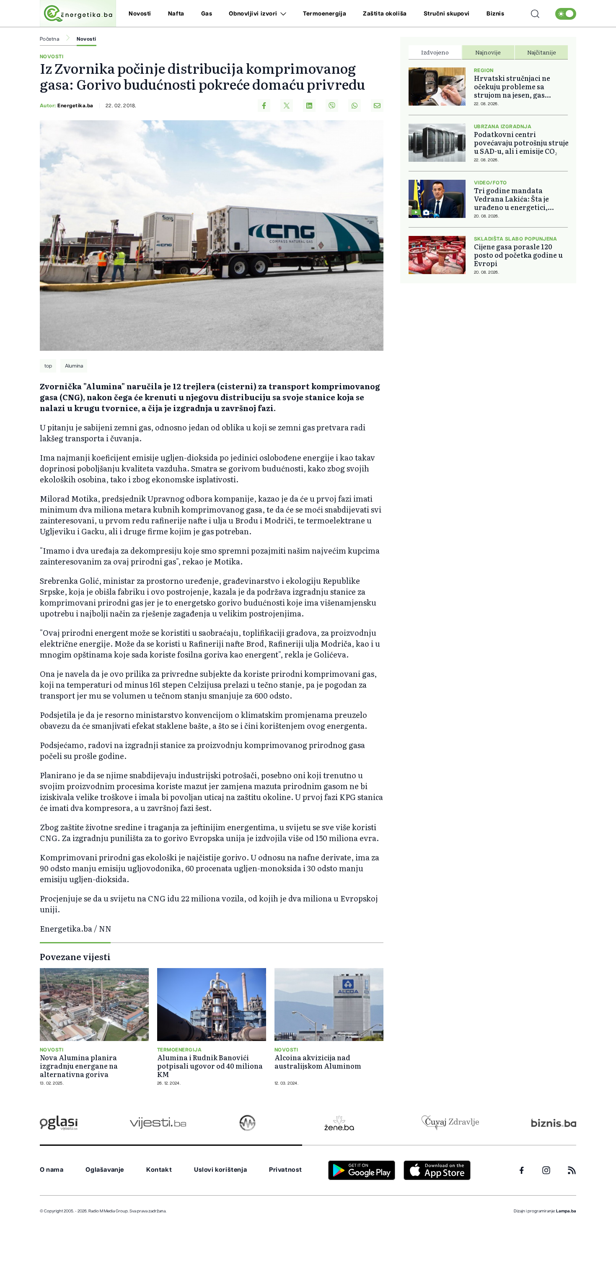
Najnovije (488, 52)
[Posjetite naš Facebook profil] (521, 1170)
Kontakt (159, 1170)
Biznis (495, 14)
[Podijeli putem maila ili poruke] (377, 105)
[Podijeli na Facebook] (264, 105)
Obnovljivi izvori (253, 14)
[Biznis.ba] (553, 1123)
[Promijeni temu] (565, 14)
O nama (52, 1170)
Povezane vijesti (75, 956)
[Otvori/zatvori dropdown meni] (281, 14)
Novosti (140, 14)
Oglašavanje (104, 1170)
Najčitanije (541, 52)
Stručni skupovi (447, 14)
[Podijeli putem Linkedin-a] (309, 105)
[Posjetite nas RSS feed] (571, 1170)
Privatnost (285, 1170)
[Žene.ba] (339, 1123)
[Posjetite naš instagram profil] (546, 1170)
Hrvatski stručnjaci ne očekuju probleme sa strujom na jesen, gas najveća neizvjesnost (512, 86)
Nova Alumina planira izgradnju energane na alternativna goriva (79, 1065)
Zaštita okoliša (384, 14)
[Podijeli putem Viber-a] (332, 105)
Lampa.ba (566, 1211)
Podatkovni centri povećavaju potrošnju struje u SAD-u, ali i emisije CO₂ (521, 142)
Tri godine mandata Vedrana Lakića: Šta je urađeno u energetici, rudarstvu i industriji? (513, 198)
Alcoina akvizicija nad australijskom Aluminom (317, 1061)
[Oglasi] (59, 1123)
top (48, 365)
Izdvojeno (435, 52)
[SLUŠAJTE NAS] (247, 1122)
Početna (49, 38)
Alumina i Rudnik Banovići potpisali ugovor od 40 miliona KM (210, 1065)
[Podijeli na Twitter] (286, 105)
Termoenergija (324, 14)
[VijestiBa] (157, 1123)
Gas (206, 14)
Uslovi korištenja (220, 1170)
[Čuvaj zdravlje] (450, 1123)
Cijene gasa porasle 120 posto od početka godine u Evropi (518, 254)
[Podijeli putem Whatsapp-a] (354, 105)
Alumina (74, 365)
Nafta (176, 14)
